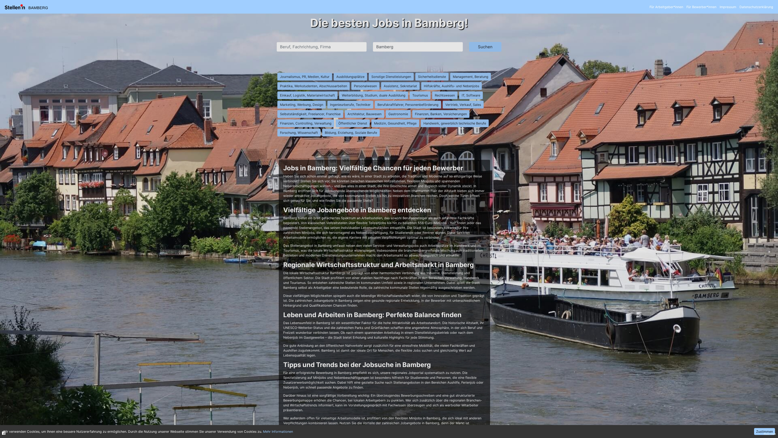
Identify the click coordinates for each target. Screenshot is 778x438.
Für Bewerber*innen (701, 7)
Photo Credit (770, 434)
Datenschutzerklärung (756, 7)
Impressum (728, 7)
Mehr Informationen (278, 431)
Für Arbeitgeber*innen (666, 7)
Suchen (485, 46)
